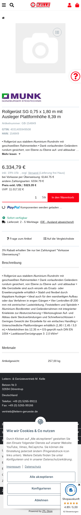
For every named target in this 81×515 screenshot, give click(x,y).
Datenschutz (33, 466)
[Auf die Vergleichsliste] (57, 32)
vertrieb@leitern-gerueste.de (20, 411)
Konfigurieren (41, 488)
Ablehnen (41, 500)
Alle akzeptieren (41, 477)
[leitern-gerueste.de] (40, 4)
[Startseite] (3, 18)
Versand (33, 172)
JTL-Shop (47, 511)
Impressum (13, 466)
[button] (69, 5)
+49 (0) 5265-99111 (25, 401)
